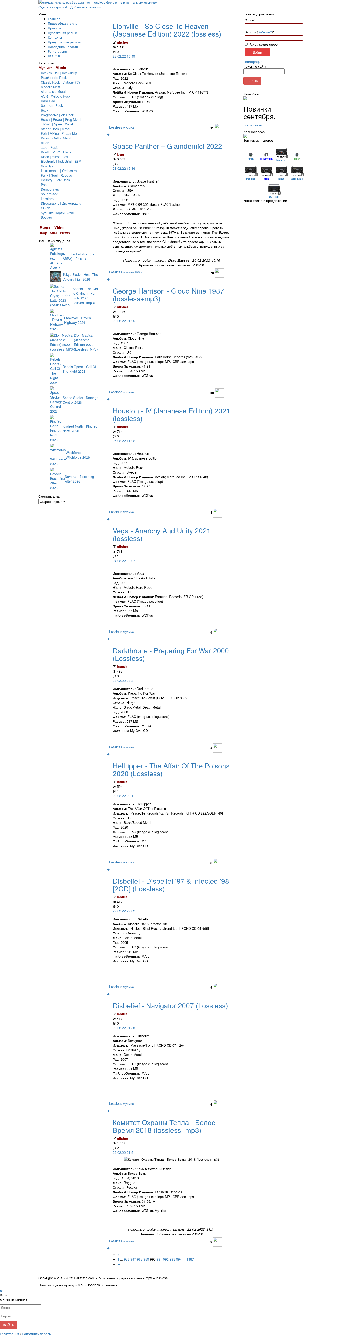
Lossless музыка (121, 127)
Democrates (50, 189)
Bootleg (46, 217)
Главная (54, 18)
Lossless (47, 198)
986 (127, 1259)
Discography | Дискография (61, 203)
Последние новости (63, 46)
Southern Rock (52, 105)
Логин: (250, 19)
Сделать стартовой (53, 7)
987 (133, 1259)
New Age (47, 166)
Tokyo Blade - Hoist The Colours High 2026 (80, 276)
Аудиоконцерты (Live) (57, 212)
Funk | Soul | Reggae (56, 175)
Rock (44, 110)
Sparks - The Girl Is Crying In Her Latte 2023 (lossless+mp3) (85, 295)
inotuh (122, 666)
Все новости (252, 124)
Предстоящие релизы (64, 42)
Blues (45, 142)
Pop (44, 184)
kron (120, 154)
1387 (190, 1259)
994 (179, 1259)
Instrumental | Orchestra (59, 170)
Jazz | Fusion (50, 147)
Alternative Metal (53, 91)
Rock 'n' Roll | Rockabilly (59, 73)
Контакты (55, 37)
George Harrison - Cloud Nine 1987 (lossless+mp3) (168, 294)
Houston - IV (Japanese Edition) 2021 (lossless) (171, 414)
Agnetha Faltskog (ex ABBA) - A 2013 (78, 256)
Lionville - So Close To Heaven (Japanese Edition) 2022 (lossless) (167, 30)
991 (159, 1259)
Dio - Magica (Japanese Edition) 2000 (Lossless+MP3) (86, 342)
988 (140, 1259)
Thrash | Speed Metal (57, 124)
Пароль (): (259, 32)
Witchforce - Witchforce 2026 (78, 455)
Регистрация (57, 51)
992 (166, 1259)
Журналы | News (55, 233)
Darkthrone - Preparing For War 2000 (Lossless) (171, 654)
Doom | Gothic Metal (56, 138)
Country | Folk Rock (55, 180)
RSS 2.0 (54, 56)
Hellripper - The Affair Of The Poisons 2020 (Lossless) (171, 769)
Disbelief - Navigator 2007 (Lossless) (170, 1005)
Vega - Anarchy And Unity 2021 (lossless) (162, 534)
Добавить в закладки (86, 7)
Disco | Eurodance (54, 156)
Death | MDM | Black (56, 152)
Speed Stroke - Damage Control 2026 (80, 400)
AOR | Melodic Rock (55, 96)
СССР (45, 208)
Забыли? (265, 32)
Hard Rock (48, 100)
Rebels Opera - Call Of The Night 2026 (79, 369)
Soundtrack (49, 194)
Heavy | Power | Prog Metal (61, 119)
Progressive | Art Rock (57, 114)
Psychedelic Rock (54, 77)
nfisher (122, 42)
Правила (54, 28)
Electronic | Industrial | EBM (61, 161)
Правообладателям (63, 23)
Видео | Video (52, 227)
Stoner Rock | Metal (55, 128)
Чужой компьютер (263, 44)
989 (146, 1259)
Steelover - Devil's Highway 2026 (77, 320)
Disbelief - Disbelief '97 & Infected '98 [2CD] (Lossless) (171, 884)
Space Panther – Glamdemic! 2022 (167, 146)
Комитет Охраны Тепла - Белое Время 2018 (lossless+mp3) (164, 1126)
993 (172, 1259)
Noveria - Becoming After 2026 (79, 479)
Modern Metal (51, 87)
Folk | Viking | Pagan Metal (60, 133)
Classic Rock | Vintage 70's (61, 82)
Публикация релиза (63, 32)
